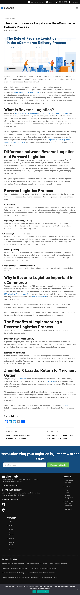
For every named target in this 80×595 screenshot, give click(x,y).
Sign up (67, 405)
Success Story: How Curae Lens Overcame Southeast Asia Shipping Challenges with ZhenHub (30, 577)
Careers (11, 538)
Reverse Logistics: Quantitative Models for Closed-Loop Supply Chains (42, 113)
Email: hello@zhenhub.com (10, 485)
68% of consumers (39, 297)
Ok (34, 592)
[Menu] (77, 8)
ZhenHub (23, 379)
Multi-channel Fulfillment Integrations (69, 503)
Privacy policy (43, 592)
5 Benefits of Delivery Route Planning (13, 573)
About (11, 522)
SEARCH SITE (63, 2)
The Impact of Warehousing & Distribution (44, 568)
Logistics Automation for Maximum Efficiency (40, 573)
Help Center (68, 509)
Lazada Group (50, 381)
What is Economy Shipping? (58, 563)
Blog (10, 525)
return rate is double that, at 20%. (26, 92)
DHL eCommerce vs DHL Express (37, 563)
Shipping (67, 486)
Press (11, 529)
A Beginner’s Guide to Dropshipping (13, 563)
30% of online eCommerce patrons (18, 294)
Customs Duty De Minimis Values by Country (15, 568)
